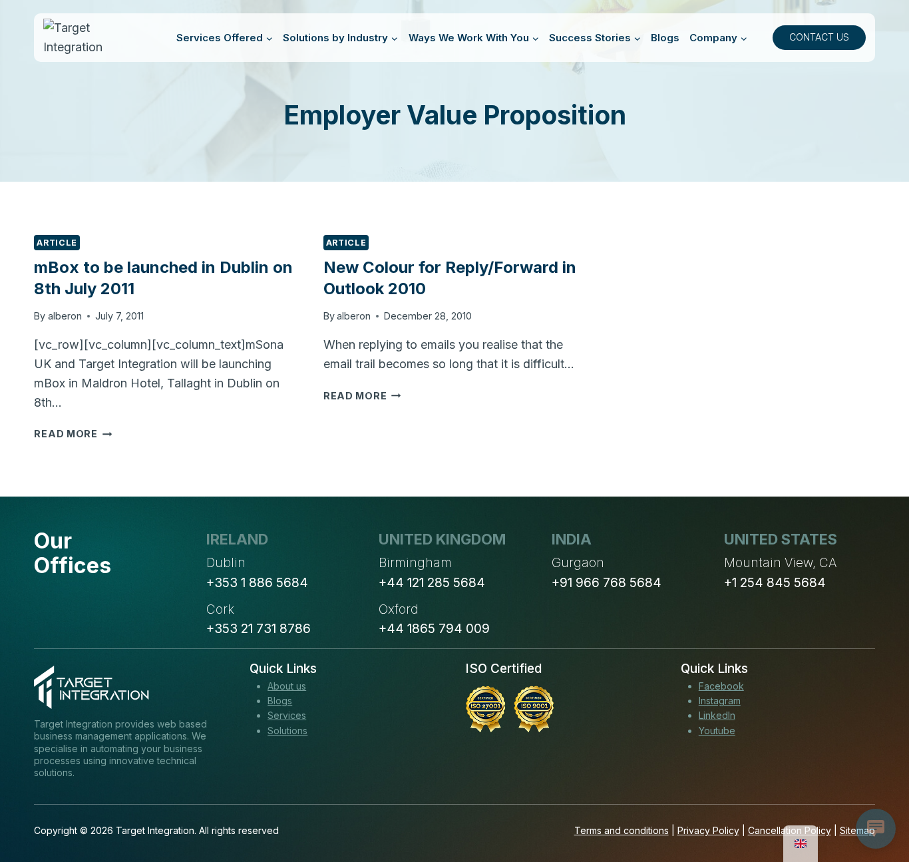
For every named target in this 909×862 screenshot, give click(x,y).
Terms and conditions (621, 830)
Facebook (721, 686)
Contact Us (819, 37)
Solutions (287, 730)
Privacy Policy (708, 830)
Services (287, 715)
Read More (73, 433)
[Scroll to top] (874, 802)
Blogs (665, 37)
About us (287, 686)
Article (57, 243)
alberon (65, 316)
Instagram (720, 700)
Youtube (717, 730)
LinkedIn (717, 715)
